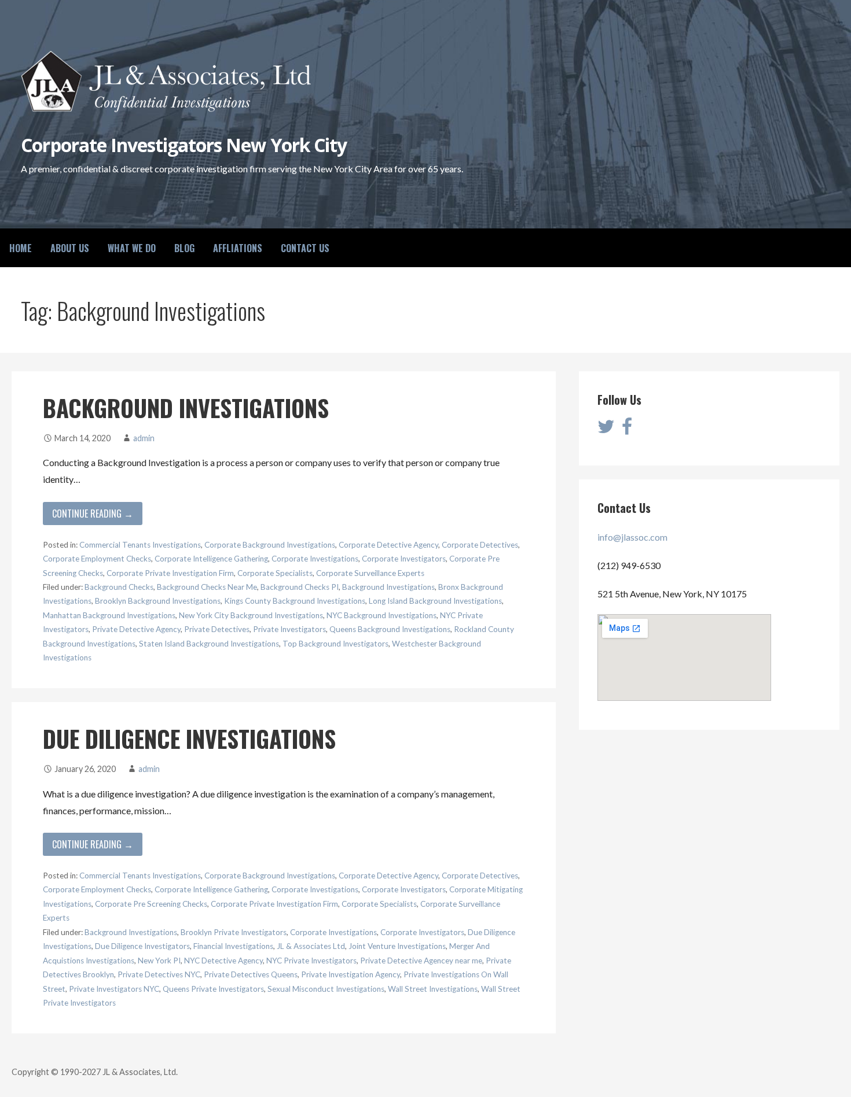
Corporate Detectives (480, 544)
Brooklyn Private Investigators (234, 932)
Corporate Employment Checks (97, 558)
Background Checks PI (300, 587)
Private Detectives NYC (159, 974)
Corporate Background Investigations (269, 544)
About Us (69, 248)
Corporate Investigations (315, 558)
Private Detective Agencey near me (421, 960)
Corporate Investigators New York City (183, 144)
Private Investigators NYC (114, 988)
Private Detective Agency (136, 629)
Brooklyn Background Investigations (158, 600)
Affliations (237, 248)
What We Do (132, 248)
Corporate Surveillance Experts (370, 573)
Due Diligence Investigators (142, 946)
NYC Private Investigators (311, 960)
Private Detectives (217, 629)
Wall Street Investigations (433, 988)
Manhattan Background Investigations (109, 615)
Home (20, 248)
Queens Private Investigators (213, 988)
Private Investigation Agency (350, 974)
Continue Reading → (92, 513)
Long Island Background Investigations (435, 600)
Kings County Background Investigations (294, 600)
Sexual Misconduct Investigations (325, 988)
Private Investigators (289, 629)
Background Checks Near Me (207, 587)
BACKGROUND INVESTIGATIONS (186, 407)
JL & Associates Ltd (311, 946)
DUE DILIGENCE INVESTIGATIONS (189, 738)
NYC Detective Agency (223, 960)
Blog (184, 248)
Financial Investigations (233, 946)
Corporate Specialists (275, 573)
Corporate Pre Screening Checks (151, 903)
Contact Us (305, 248)
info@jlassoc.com (632, 536)
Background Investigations (388, 587)
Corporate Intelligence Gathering (211, 558)
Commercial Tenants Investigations (140, 544)
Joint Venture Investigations (397, 946)
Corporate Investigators (404, 558)
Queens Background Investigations (389, 629)
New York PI (159, 960)
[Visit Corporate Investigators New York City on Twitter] (606, 429)
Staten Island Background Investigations (209, 643)
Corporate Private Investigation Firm (170, 573)
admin (144, 438)
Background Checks (119, 587)
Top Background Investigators (335, 643)
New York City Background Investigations (251, 615)
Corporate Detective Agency (388, 544)
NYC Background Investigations (381, 615)
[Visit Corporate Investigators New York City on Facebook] (627, 429)
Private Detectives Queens (251, 974)
